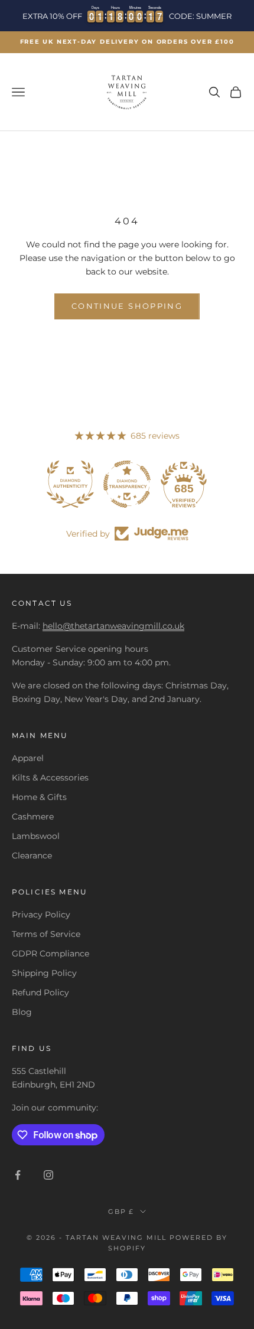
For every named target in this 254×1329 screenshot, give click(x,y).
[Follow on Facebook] (18, 1175)
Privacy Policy (41, 914)
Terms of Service (46, 934)
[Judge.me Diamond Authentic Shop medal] (70, 484)
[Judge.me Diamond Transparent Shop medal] (127, 484)
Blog (22, 1012)
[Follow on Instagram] (48, 1175)
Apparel (28, 758)
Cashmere (33, 816)
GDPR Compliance (50, 953)
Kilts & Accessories (50, 777)
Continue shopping (127, 306)
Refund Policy (40, 992)
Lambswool (36, 836)
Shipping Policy (44, 973)
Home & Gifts (39, 797)
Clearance (32, 855)
